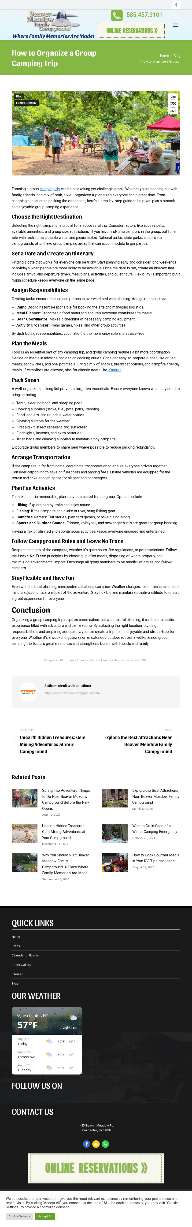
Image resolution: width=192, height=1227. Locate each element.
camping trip (50, 189)
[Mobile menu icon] (175, 25)
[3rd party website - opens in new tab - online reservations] (96, 1182)
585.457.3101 (144, 14)
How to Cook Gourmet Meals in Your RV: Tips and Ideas (155, 858)
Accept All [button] (45, 1216)
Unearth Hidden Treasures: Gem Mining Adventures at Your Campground (63, 832)
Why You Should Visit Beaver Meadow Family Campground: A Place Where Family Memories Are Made (65, 864)
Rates (16, 946)
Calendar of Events (25, 955)
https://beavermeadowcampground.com (72, 693)
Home (16, 936)
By (106, 660)
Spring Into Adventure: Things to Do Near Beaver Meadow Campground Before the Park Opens (66, 799)
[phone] (105, 1144)
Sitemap (17, 974)
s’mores (114, 370)
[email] (96, 1144)
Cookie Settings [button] (19, 1216)
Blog (19, 96)
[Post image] (24, 798)
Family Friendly (26, 102)
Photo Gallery (21, 965)
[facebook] (86, 1144)
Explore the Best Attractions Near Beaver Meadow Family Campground (155, 796)
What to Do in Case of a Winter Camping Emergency (154, 829)
